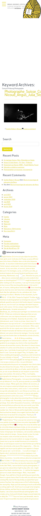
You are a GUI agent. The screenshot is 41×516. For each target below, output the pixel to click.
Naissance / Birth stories (12, 229)
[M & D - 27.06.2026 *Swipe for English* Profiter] (20, 316)
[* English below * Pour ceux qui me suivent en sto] (20, 439)
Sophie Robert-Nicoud (14, 129)
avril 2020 (7, 204)
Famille (6, 217)
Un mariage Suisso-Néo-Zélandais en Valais (19, 160)
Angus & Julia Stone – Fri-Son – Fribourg (18, 162)
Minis (5, 226)
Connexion (7, 241)
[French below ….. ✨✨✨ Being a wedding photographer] (20, 357)
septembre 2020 (9, 199)
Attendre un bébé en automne (14, 167)
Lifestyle (7, 219)
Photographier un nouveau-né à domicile (18, 169)
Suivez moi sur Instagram (15, 252)
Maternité (7, 224)
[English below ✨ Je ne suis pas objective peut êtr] (20, 275)
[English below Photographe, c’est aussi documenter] (20, 398)
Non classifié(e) (9, 231)
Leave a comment (29, 129)
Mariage (6, 221)
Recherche (7, 149)
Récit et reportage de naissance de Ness (24, 184)
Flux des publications (11, 243)
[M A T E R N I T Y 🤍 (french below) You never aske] (20, 480)
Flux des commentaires (12, 246)
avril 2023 (7, 195)
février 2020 (8, 206)
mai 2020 (7, 202)
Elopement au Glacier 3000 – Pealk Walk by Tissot (21, 165)
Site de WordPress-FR (11, 248)
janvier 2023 (8, 197)
